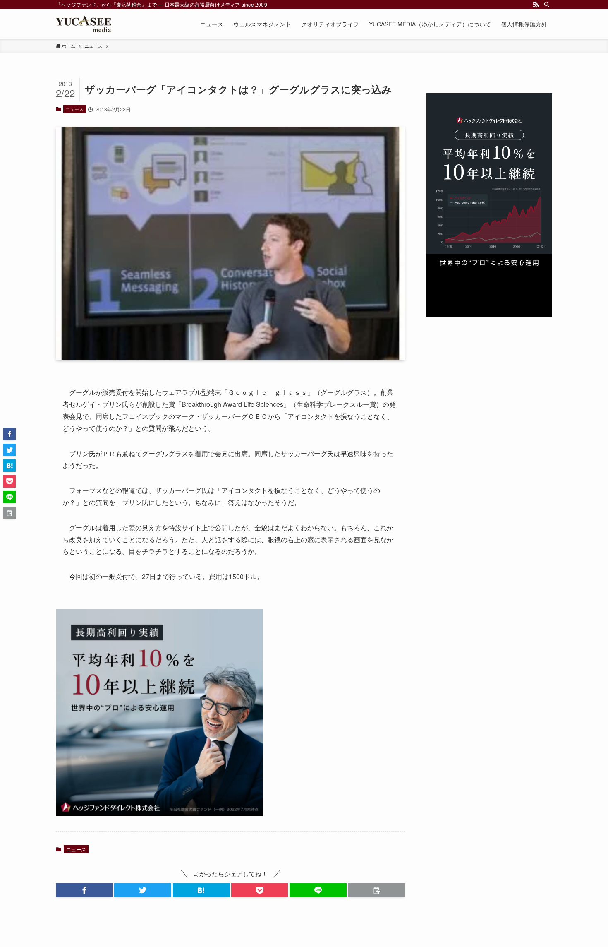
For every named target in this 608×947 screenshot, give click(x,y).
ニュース (74, 109)
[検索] (546, 4)
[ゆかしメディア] (83, 24)
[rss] (536, 4)
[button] (84, 890)
